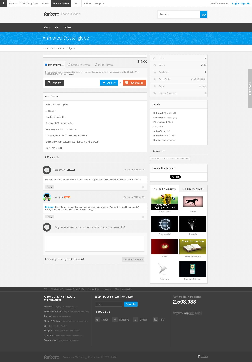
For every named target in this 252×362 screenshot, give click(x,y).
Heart (164, 257)
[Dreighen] (47, 173)
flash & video (61, 3)
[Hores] (192, 201)
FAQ (45, 289)
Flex (57, 27)
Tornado (193, 234)
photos (12, 3)
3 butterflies (165, 212)
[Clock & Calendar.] (192, 268)
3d (76, 3)
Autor (161, 86)
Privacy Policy (94, 289)
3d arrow (164, 279)
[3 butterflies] (164, 201)
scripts (87, 3)
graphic (99, 3)
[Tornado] (192, 223)
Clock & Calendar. (193, 279)
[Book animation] (192, 246)
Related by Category (164, 188)
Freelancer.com (219, 3)
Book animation (193, 257)
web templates (29, 3)
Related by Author (193, 188)
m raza (58, 197)
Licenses (107, 289)
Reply (49, 187)
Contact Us (127, 289)
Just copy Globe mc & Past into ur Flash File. (170, 158)
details (71, 74)
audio (45, 3)
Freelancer (50, 340)
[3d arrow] (165, 268)
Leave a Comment (133, 259)
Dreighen (59, 169)
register (56, 259)
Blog (117, 289)
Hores (193, 212)
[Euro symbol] (164, 223)
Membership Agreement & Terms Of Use (68, 289)
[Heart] (164, 246)
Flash (47, 27)
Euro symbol (165, 234)
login (65, 259)
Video (68, 27)
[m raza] (47, 200)
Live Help (204, 356)
